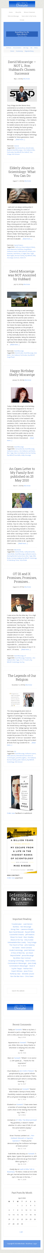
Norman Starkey (19, 255)
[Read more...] (20, 139)
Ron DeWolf (25, 152)
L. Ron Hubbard (27, 150)
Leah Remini (16, 253)
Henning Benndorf (12, 556)
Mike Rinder (17, 550)
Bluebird (9, 150)
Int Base (30, 251)
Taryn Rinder (23, 560)
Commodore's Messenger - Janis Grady (22, 963)
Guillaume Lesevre (12, 251)
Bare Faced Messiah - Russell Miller (22, 932)
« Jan (21, 1232)
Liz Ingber (24, 253)
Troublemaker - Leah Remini (22, 924)
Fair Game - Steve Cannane (22, 948)
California (18, 247)
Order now (11, 813)
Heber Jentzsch (22, 251)
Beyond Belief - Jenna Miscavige (22, 955)
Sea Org (22, 662)
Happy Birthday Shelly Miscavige (22, 373)
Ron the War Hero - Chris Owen (21, 976)
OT (25, 656)
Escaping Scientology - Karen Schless (21, 961)
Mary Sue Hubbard (19, 453)
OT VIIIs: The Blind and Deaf (26, 1120)
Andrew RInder (19, 552)
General (16, 146)
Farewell (18, 1030)
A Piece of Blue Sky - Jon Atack (22, 953)
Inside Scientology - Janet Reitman (22, 950)
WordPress (29, 1243)
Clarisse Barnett (19, 449)
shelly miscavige (26, 455)
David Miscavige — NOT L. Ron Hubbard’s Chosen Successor (22, 67)
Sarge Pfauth (11, 357)
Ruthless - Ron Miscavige (22, 927)
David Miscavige (17, 150)
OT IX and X (25, 660)
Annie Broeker (30, 148)
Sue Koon (16, 258)
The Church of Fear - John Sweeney (22, 945)
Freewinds (28, 658)
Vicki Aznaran (16, 154)
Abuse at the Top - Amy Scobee (22, 940)
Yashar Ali (23, 258)
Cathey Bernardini (29, 552)
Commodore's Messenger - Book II (22, 966)
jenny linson (21, 556)
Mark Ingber (10, 255)
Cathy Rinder (11, 554)
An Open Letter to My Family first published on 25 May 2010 (22, 474)
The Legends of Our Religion (22, 677)
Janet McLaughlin (21, 758)
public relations (21, 760)
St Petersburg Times (13, 560)
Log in (35, 1243)
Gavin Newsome (12, 249)
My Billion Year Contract (22, 958)
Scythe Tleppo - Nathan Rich (22, 969)
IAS (15, 751)
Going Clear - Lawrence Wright (22, 929)
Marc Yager (30, 253)
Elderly (33, 247)
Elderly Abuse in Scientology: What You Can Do (22, 172)
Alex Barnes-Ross (20, 148)
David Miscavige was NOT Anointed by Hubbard (22, 275)
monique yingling (16, 558)
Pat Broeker (10, 152)
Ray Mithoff (18, 152)
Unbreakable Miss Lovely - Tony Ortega (22, 942)
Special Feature (18, 245)
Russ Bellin (17, 455)
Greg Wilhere (27, 249)
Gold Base (20, 249)
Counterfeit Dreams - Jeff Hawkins (22, 935)
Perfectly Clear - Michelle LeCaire (22, 974)
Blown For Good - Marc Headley (22, 937)
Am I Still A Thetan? (26, 1071)
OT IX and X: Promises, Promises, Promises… (22, 578)
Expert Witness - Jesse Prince (22, 971)
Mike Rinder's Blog (22, 34)
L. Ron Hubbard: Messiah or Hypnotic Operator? (22, 1138)
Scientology (33, 558)
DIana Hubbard (26, 247)
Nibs (33, 150)
